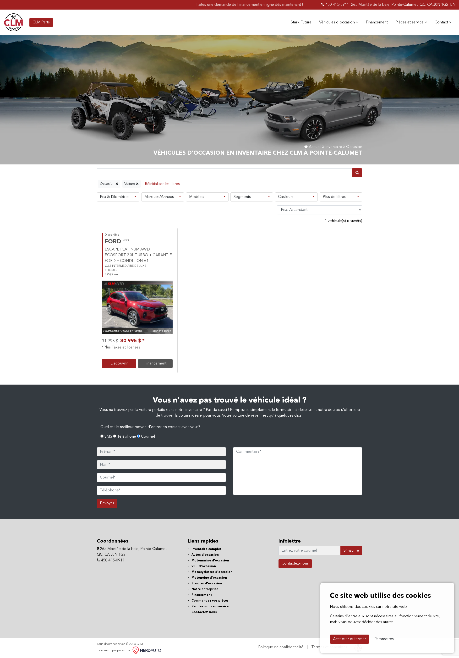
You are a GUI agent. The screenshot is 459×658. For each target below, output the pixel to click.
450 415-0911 (336, 5)
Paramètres (384, 639)
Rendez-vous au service (210, 606)
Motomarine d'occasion (210, 560)
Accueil (314, 147)
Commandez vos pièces (210, 600)
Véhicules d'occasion (337, 22)
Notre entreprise (204, 589)
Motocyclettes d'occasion (211, 572)
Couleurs (286, 197)
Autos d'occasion (205, 554)
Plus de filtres (334, 197)
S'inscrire (351, 551)
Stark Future (301, 22)
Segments (242, 197)
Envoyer (107, 503)
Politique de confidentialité (280, 647)
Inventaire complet (206, 549)
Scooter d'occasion (206, 583)
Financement (377, 22)
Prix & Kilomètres (114, 197)
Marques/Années (159, 197)
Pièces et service (410, 22)
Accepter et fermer (349, 639)
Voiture (130, 183)
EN (452, 5)
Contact (442, 22)
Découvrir (119, 363)
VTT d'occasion (203, 566)
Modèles (196, 197)
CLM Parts (41, 22)
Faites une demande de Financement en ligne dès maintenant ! (230, 5)
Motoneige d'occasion (209, 577)
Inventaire (333, 147)
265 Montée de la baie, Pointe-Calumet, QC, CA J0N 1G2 (399, 5)
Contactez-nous (204, 612)
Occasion (107, 183)
